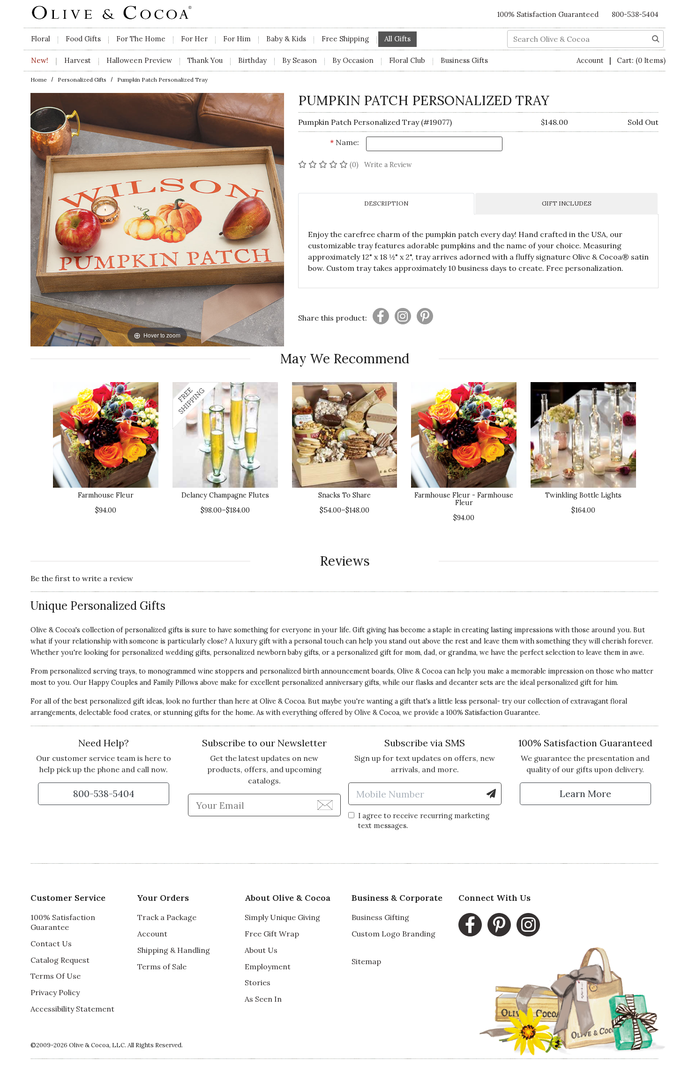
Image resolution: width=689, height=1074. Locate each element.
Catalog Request (60, 960)
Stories (257, 982)
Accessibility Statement (72, 1008)
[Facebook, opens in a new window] (470, 924)
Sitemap (366, 961)
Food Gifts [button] (83, 38)
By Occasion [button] (353, 60)
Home (38, 79)
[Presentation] (381, 316)
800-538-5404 (635, 14)
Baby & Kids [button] (286, 38)
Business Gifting (380, 917)
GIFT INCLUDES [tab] (567, 203)
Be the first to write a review (81, 578)
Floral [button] (40, 38)
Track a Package (166, 917)
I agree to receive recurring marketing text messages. (423, 820)
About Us (261, 950)
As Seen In (263, 999)
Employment (268, 966)
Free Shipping (345, 38)
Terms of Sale (162, 966)
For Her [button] (194, 38)
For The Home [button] (140, 38)
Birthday (252, 60)
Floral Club (407, 60)
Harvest (77, 60)
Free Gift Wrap (272, 933)
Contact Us (51, 943)
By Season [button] (299, 60)
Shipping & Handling (173, 950)
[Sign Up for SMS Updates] (491, 793)
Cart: (641, 60)
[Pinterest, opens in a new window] (499, 924)
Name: (344, 142)
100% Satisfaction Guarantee (62, 922)
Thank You (205, 60)
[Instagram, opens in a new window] (528, 924)
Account (591, 60)
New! (39, 60)
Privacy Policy (55, 992)
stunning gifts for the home (208, 712)
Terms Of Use (55, 976)
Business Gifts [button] (464, 60)
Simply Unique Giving (282, 917)
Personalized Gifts (82, 79)
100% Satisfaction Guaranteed (548, 14)
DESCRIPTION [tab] (386, 203)
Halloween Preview (139, 60)
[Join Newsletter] (325, 804)
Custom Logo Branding (393, 933)
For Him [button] (237, 38)
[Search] (656, 38)
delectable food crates (114, 712)
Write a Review (388, 165)
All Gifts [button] (397, 38)
